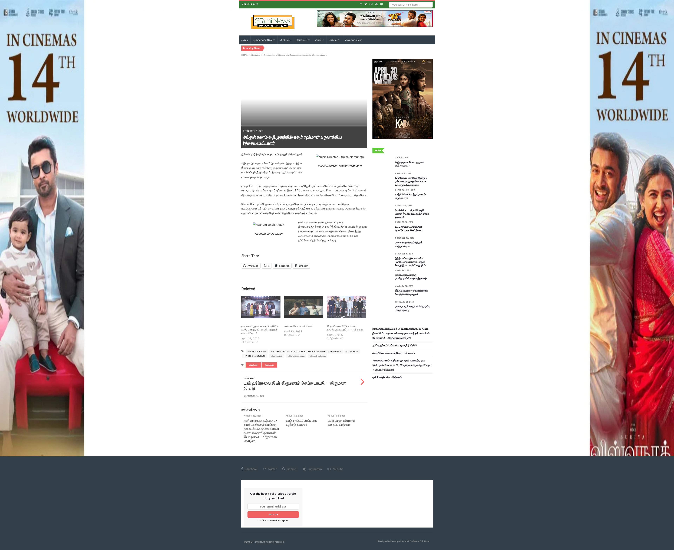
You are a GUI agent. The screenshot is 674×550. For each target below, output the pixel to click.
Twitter (272, 468)
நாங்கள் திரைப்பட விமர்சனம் (298, 326)
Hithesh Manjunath (255, 356)
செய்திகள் (253, 365)
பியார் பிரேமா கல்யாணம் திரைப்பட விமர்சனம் (393, 353)
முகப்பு (245, 39)
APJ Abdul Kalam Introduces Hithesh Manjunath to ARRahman (306, 351)
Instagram (314, 468)
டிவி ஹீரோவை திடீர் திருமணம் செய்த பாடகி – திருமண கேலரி (295, 386)
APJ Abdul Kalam (256, 351)
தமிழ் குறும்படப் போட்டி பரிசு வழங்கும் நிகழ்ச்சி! (394, 345)
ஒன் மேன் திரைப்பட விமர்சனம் (386, 377)
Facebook (250, 468)
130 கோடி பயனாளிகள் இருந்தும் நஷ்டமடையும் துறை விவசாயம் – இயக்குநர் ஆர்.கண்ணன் (411, 181)
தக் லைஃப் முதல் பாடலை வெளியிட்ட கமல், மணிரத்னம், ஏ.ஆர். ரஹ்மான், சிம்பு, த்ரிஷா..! (260, 330)
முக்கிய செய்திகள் (263, 39)
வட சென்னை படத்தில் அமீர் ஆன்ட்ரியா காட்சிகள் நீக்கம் (408, 228)
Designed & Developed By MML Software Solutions (403, 541)
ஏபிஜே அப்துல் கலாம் (296, 356)
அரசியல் (284, 39)
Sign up (273, 514)
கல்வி (318, 39)
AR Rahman (352, 351)
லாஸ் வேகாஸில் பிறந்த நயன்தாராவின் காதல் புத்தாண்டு (411, 276)
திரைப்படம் (302, 39)
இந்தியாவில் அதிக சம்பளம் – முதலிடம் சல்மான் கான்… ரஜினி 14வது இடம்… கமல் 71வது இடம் (410, 262)
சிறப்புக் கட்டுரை (353, 39)
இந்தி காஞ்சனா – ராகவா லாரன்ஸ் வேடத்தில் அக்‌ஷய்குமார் (411, 292)
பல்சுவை (333, 39)
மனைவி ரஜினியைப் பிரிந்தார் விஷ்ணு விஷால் (408, 244)
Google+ (292, 468)
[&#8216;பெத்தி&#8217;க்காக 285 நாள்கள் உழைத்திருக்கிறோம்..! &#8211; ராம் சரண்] (346, 307)
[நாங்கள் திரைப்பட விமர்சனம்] (303, 307)
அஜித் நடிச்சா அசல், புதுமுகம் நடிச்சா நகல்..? (409, 163)
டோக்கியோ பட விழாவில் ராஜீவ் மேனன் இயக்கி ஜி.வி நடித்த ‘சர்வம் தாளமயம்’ (412, 213)
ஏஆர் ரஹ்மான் (277, 356)
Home (244, 55)
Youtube (337, 468)
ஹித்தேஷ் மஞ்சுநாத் (318, 356)
